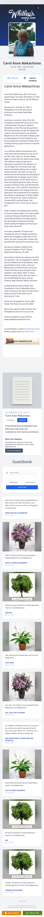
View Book (10, 420)
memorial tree (31, 329)
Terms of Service (28, 907)
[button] (22, 536)
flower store (29, 331)
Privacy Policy (16, 907)
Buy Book (22, 420)
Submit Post (22, 487)
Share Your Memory (14, 451)
